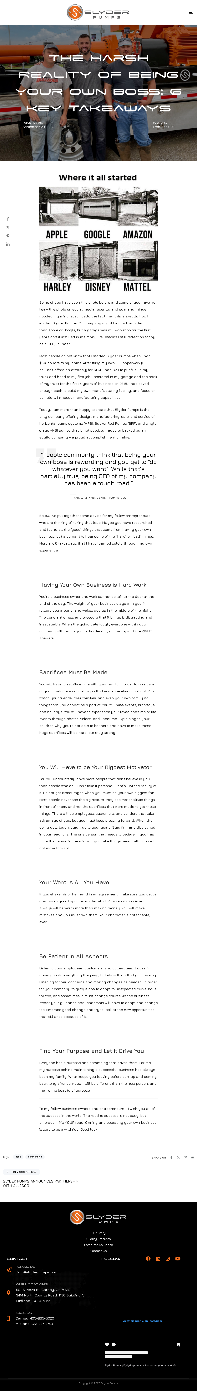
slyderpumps (134, 1365)
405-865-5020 (42, 1318)
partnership (35, 1156)
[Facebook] (12, 219)
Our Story (99, 1233)
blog (18, 1156)
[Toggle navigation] (161, 12)
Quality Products (98, 1239)
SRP (132, 423)
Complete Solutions (98, 1245)
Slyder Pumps (65, 323)
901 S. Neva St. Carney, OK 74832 (43, 1290)
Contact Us (98, 1250)
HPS (88, 423)
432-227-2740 (42, 1324)
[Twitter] (12, 227)
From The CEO (163, 127)
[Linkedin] (12, 244)
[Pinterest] (12, 236)
